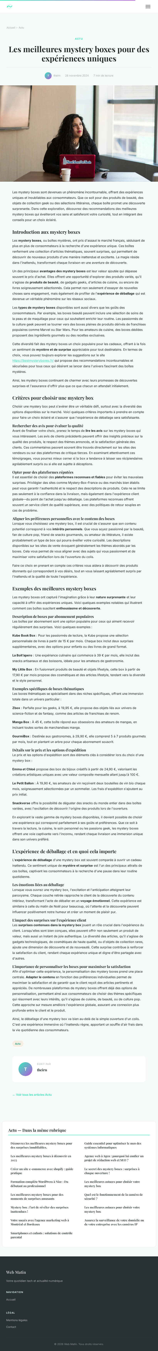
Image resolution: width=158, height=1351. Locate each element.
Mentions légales (16, 1320)
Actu (21, 27)
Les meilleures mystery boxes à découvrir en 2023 (41, 1158)
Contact (11, 1326)
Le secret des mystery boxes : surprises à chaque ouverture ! (112, 1171)
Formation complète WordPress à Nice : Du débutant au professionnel (39, 1184)
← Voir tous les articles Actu (32, 1094)
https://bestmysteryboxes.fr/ (33, 360)
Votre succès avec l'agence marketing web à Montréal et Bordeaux (40, 1222)
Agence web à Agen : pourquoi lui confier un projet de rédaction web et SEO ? (114, 1158)
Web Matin (16, 1272)
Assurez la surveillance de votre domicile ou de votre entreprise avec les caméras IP (114, 1222)
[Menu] (148, 6)
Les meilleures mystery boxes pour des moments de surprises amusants (37, 1197)
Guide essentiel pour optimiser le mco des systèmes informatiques (112, 1145)
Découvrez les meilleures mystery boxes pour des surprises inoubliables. (41, 1145)
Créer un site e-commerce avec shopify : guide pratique (42, 1171)
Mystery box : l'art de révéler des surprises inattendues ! (39, 1209)
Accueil (11, 27)
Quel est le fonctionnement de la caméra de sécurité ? (113, 1197)
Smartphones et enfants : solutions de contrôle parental (42, 1235)
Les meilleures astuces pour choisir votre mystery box (112, 1184)
